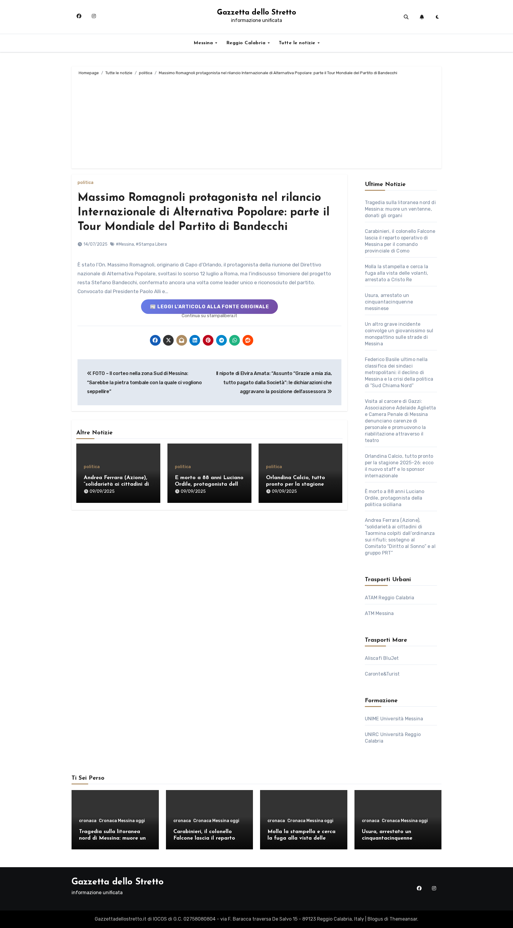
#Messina (125, 244)
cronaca (87, 821)
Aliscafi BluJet (382, 658)
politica (85, 183)
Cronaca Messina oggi (122, 821)
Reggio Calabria (246, 43)
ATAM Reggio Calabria (389, 597)
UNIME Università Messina (394, 719)
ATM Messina (379, 613)
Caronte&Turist (382, 674)
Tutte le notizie (298, 43)
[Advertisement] (257, 121)
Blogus (375, 919)
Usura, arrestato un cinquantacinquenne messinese (389, 302)
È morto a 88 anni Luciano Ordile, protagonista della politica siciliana (209, 484)
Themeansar (403, 919)
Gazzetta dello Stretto (256, 12)
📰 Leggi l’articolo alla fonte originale (209, 306)
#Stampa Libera (151, 244)
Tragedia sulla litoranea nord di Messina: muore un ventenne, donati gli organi (400, 209)
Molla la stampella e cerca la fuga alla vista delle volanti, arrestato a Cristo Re (396, 273)
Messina (204, 43)
